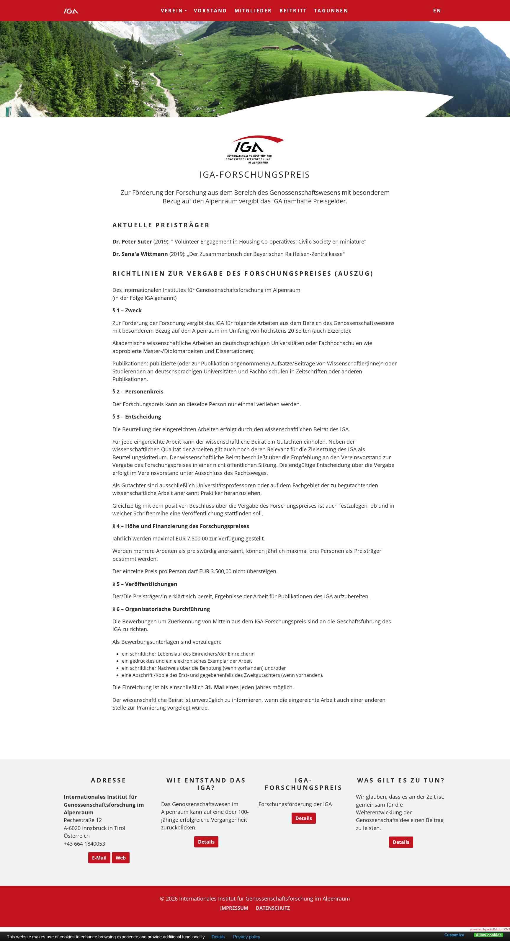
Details (206, 842)
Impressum (234, 908)
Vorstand (211, 10)
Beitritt (293, 10)
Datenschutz (273, 908)
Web (121, 858)
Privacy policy (246, 937)
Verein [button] (172, 10)
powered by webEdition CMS (490, 929)
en (437, 10)
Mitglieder (253, 10)
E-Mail (99, 858)
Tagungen (331, 10)
